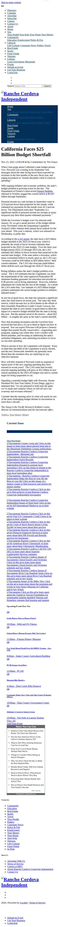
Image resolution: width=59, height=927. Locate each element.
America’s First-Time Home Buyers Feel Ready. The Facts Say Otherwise (27, 732)
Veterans (11, 56)
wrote (15, 167)
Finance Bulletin (44, 191)
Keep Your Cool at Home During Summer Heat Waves (24, 750)
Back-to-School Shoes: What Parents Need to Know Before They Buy (26, 774)
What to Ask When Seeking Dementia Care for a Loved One (26, 744)
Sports (10, 51)
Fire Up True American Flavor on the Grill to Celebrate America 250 (26, 738)
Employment (24, 40)
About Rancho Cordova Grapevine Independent (30, 869)
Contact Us (12, 24)
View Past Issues (14, 441)
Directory (11, 10)
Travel (47, 45)
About (10, 26)
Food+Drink (13, 53)
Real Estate (12, 48)
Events (10, 64)
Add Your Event (14, 723)
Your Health (13, 34)
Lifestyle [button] (11, 42)
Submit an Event (15, 67)
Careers (11, 21)
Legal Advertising (15, 61)
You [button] (9, 32)
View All (11, 721)
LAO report (23, 239)
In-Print (11, 849)
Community (13, 805)
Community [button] (13, 37)
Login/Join (12, 72)
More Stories (35, 791)
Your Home (35, 34)
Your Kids (24, 34)
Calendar (11, 13)
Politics (40, 45)
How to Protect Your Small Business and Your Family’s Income (27, 786)
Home (10, 29)
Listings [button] (11, 59)
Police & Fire (36, 40)
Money (25, 415)
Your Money (47, 34)
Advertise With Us (16, 861)
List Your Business (16, 70)
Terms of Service (15, 864)
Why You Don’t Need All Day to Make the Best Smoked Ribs (26, 762)
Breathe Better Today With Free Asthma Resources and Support (27, 768)
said (47, 383)
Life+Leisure (13, 45)
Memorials (30, 61)
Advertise (11, 15)
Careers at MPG (15, 866)
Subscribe (12, 18)
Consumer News (28, 45)
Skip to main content (11, 2)
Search (10, 86)
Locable (24, 902)
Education (12, 40)
